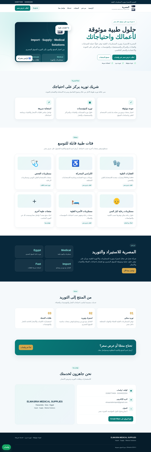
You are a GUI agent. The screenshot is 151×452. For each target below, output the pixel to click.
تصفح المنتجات (104, 57)
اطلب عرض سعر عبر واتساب (124, 57)
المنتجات (76, 8)
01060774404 (19, 2)
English (35, 8)
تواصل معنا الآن (129, 270)
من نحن (83, 8)
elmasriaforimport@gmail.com (116, 402)
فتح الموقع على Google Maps (120, 419)
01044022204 (29, 2)
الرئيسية (90, 8)
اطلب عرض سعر (22, 8)
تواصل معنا (61, 8)
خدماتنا (69, 8)
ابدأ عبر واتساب (26, 347)
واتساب (6, 447)
